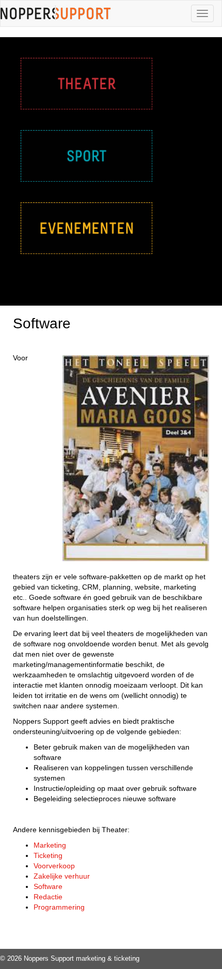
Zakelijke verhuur (62, 876)
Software (48, 886)
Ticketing (48, 855)
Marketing (50, 845)
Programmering (59, 907)
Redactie (48, 897)
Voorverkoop (54, 866)
